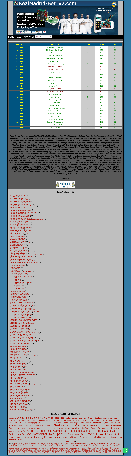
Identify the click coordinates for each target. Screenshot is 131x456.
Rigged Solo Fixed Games (18, 346)
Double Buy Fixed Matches (18, 241)
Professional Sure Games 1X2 (19, 328)
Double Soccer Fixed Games (18, 247)
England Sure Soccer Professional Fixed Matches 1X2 (26, 255)
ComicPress (102, 453)
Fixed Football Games (47, 423)
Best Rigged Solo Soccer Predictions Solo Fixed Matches (27, 219)
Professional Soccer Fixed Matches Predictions (24, 319)
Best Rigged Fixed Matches (18, 213)
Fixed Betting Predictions (17, 265)
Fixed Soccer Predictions (17, 288)
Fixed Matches (14, 279)
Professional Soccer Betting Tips (19, 316)
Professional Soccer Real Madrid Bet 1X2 (22, 320)
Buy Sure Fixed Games (17, 235)
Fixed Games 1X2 (15, 270)
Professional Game (80, 434)
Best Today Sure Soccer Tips (18, 226)
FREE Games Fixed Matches (18, 299)
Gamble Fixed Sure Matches (18, 300)
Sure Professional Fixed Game (19, 381)
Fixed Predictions (96, 425)
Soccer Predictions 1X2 (86, 437)
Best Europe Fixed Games (18, 198)
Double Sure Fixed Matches (18, 250)
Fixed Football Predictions (92, 423)
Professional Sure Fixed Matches (20, 326)
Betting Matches (105, 418)
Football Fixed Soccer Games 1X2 (20, 294)
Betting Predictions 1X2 (17, 229)
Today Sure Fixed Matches (18, 407)
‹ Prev (21, 40)
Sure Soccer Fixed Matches (18, 394)
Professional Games (106, 434)
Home (11, 37)
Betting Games (90, 418)
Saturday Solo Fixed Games (18, 349)
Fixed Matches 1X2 (15, 281)
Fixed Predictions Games (17, 287)
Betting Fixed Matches (31, 417)
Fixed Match (13, 278)
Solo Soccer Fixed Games (18, 363)
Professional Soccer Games (28, 437)
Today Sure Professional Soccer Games (22, 409)
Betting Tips (95, 420)
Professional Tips (59, 437)
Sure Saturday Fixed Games (18, 388)
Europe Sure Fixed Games (18, 264)
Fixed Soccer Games (47, 428)
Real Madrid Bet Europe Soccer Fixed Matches (24, 339)
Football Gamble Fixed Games (19, 296)
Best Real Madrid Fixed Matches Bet (21, 209)
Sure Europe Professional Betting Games (22, 374)
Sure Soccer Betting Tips (17, 391)
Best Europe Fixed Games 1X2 (19, 200)
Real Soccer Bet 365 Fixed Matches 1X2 (22, 345)
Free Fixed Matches (82, 430)
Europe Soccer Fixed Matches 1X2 (20, 259)
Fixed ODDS (84, 425)
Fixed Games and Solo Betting (19, 273)
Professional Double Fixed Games (20, 307)
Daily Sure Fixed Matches (17, 239)
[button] (125, 450)
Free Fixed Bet (31, 431)
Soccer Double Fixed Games (18, 352)
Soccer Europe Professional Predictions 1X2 (23, 355)
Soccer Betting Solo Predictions (19, 351)
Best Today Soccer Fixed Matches (20, 224)
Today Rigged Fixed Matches (18, 403)
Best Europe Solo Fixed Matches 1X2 (21, 204)
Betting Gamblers (75, 418)
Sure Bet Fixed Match (16, 368)
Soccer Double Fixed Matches (19, 354)
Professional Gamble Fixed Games (20, 308)
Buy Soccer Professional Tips (18, 232)
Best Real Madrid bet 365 (17, 207)
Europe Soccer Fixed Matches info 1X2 (21, 261)
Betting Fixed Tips (57, 418)
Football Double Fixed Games (19, 293)
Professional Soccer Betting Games (20, 313)
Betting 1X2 (12, 418)
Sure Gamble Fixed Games (18, 380)
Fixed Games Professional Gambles (21, 276)
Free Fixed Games (54, 430)
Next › (110, 40)
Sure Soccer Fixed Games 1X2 (19, 392)
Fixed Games (14, 268)
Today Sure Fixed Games (17, 406)
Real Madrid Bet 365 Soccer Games (21, 336)
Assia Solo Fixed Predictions (18, 195)
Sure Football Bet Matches (18, 378)
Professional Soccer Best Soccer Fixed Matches (24, 311)
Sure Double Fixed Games (18, 371)
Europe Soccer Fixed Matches (19, 258)
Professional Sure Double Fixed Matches (22, 323)
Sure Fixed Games (15, 375)
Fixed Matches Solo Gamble (18, 284)
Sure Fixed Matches (16, 377)
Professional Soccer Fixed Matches (20, 317)
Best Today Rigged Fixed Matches (20, 223)
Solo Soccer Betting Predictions (19, 362)
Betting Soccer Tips (83, 420)
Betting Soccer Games (25, 420)
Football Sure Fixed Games (18, 297)
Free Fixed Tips (107, 431)
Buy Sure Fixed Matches (17, 236)
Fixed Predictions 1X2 (16, 285)
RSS (112, 453)
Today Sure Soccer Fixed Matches (20, 410)
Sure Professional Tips (16, 386)
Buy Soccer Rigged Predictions (19, 233)
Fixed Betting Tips (15, 267)
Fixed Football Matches (67, 423)
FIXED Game (20, 425)
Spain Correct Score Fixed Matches (20, 365)
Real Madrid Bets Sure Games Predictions (22, 342)
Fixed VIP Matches (25, 37)
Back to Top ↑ (117, 453)
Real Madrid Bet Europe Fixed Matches (22, 337)
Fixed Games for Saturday (18, 274)
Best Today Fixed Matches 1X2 (19, 221)
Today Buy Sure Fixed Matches (19, 401)
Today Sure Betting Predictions (19, 404)
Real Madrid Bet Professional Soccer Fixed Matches (25, 340)
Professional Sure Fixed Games (19, 325)
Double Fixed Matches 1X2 (18, 245)
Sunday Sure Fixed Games (18, 366)
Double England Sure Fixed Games (20, 242)
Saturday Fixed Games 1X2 (18, 348)
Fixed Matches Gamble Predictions (20, 282)
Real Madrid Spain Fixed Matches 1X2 (21, 343)
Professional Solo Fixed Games (19, 322)
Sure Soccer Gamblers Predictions (20, 395)
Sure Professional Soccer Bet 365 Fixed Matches (24, 385)
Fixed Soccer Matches (71, 428)
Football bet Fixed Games (17, 291)
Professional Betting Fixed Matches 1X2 (22, 305)
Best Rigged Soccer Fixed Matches (20, 215)
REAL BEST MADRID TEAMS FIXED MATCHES (24, 333)
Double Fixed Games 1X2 (17, 244)
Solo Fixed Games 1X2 (17, 360)
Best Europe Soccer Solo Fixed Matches (22, 203)
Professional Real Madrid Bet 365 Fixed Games (24, 310)
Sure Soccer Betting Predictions (19, 389)
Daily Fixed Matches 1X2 (17, 238)
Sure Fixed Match (112, 437)
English (41, 36)
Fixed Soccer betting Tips (27, 428)
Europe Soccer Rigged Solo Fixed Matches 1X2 (24, 262)
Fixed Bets (103, 420)
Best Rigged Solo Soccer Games (20, 218)
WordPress (93, 453)
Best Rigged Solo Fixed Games (19, 216)
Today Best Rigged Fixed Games (20, 400)
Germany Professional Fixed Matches (21, 302)
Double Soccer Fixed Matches (19, 248)
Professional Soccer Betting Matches (21, 314)
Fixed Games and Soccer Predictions (21, 271)
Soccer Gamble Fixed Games (19, 359)
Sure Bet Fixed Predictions (18, 369)
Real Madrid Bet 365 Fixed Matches (20, 334)
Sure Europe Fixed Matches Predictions (22, 372)
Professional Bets (20, 434)
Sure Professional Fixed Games (19, 383)
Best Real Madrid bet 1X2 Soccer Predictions (23, 206)
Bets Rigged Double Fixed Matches (20, 227)
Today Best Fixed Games (17, 397)
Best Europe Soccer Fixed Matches (20, 201)
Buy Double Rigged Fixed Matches (20, 230)
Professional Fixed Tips (50, 434)
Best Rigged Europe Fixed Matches (20, 210)
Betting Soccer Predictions (65, 420)
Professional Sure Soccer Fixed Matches (22, 329)
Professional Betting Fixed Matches (20, 304)
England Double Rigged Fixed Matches (21, 252)
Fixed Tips (17, 431)
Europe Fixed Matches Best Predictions (22, 256)
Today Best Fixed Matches (18, 398)
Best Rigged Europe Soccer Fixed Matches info (24, 212)
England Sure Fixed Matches (18, 253)
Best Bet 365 (13, 197)
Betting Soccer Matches (43, 420)
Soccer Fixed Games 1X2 (17, 357)
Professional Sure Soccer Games (20, 331)
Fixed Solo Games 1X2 (17, 290)
